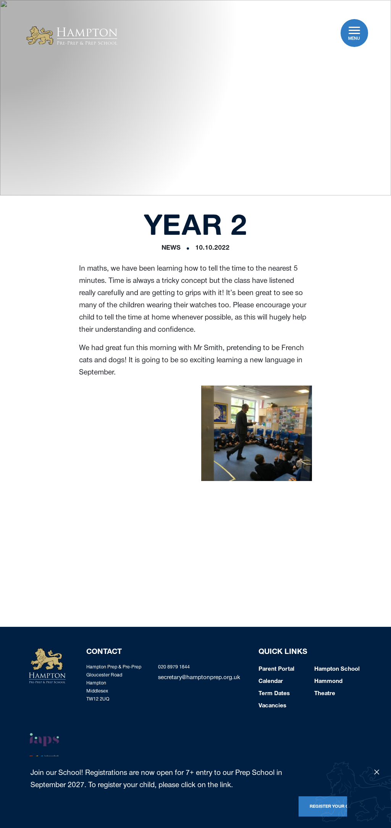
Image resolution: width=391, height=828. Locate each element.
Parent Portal (276, 670)
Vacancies (272, 706)
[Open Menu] (354, 30)
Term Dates (274, 694)
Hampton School (337, 670)
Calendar (271, 682)
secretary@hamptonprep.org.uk (199, 678)
